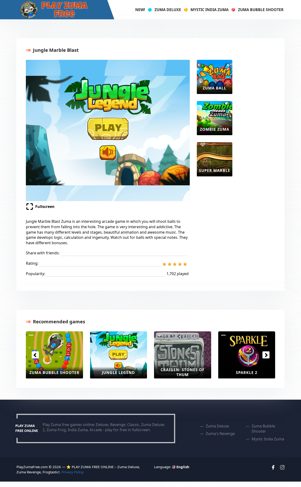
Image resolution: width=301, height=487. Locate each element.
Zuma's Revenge (220, 433)
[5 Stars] (185, 264)
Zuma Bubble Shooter (261, 9)
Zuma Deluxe (167, 9)
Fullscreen (45, 206)
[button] (35, 354)
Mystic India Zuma (209, 9)
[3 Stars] (174, 264)
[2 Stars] (169, 264)
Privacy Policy (72, 472)
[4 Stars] (180, 264)
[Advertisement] (258, 130)
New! (140, 9)
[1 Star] (164, 264)
